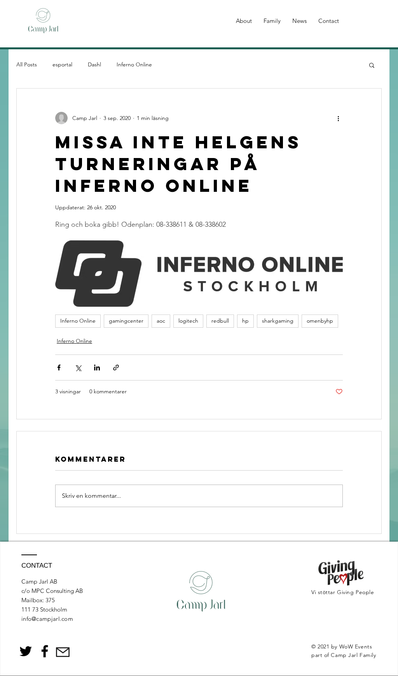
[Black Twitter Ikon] (25, 651)
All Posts (26, 64)
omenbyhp (320, 320)
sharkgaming (277, 320)
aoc (161, 320)
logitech (188, 320)
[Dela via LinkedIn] (97, 367)
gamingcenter (126, 320)
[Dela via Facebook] (59, 367)
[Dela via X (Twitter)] (78, 367)
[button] (371, 65)
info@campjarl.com (47, 618)
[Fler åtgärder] (338, 118)
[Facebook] (45, 651)
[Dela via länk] (116, 367)
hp (245, 320)
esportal (62, 64)
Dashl (94, 64)
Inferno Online (134, 64)
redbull (220, 320)
